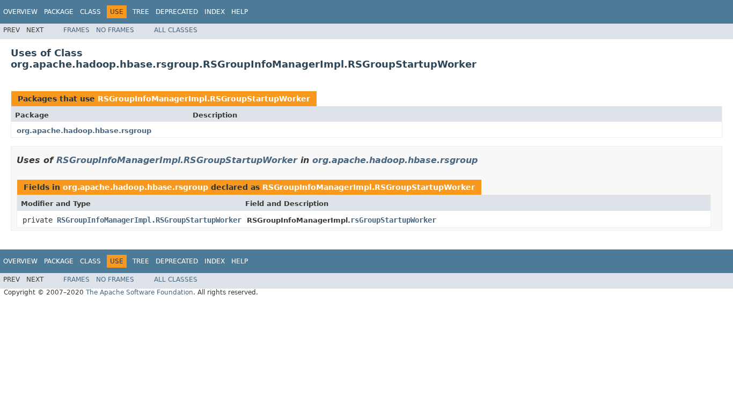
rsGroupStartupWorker (393, 220)
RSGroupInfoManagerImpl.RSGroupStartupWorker (204, 98)
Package (59, 12)
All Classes (175, 30)
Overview (20, 12)
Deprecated (177, 12)
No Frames (115, 30)
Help (239, 12)
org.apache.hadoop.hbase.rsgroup (84, 131)
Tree (141, 12)
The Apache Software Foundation (139, 292)
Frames (76, 30)
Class (90, 12)
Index (214, 12)
